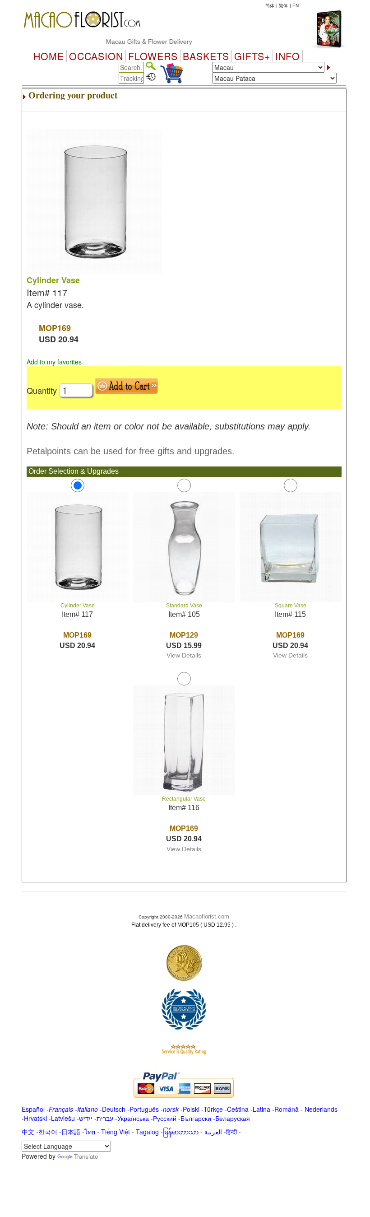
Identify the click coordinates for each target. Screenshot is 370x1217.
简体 (269, 5)
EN (295, 5)
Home (48, 56)
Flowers (153, 56)
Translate (86, 1156)
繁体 (283, 5)
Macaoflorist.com (206, 916)
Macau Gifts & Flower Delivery (139, 41)
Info (287, 56)
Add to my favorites (54, 361)
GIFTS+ (252, 56)
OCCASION (96, 56)
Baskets (206, 56)
